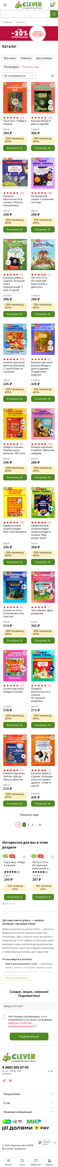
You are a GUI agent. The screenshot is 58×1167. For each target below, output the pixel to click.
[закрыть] (55, 1142)
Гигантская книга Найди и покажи (13, 690)
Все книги (10, 58)
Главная (7, 22)
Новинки (26, 58)
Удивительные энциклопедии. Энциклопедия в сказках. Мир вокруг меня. (41, 532)
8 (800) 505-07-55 (15, 1067)
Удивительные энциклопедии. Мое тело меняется (15, 528)
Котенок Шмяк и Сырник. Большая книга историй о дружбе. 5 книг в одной (41, 779)
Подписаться (29, 1036)
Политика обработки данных (47, 1142)
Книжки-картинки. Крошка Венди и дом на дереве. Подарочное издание (42, 368)
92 (40, 824)
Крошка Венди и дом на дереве (41, 122)
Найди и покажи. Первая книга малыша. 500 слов (14, 450)
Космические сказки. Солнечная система (42, 199)
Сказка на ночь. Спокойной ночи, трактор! (13, 613)
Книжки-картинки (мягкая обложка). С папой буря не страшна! (14, 367)
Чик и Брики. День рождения (42, 612)
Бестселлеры (44, 58)
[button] (3, 903)
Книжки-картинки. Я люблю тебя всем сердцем (42, 450)
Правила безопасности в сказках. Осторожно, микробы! (40, 695)
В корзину (13, 897)
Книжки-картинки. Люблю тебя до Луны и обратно (14, 776)
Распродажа (11, 66)
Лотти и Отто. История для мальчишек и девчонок (39, 282)
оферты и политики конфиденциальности (21, 1024)
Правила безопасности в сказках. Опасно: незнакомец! (13, 200)
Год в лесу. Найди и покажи (14, 122)
